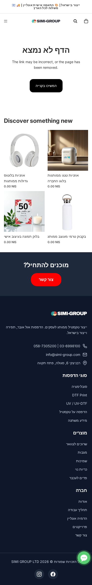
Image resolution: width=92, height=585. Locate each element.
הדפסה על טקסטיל (73, 412)
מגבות (82, 452)
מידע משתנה (77, 420)
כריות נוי (81, 469)
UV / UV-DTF (76, 403)
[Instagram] (39, 574)
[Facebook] (53, 574)
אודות (83, 501)
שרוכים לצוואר (76, 444)
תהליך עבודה (77, 510)
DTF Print (79, 395)
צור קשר (46, 279)
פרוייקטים (80, 527)
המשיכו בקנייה (46, 86)
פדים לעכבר (78, 478)
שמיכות (81, 461)
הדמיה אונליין (77, 518)
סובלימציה (79, 386)
